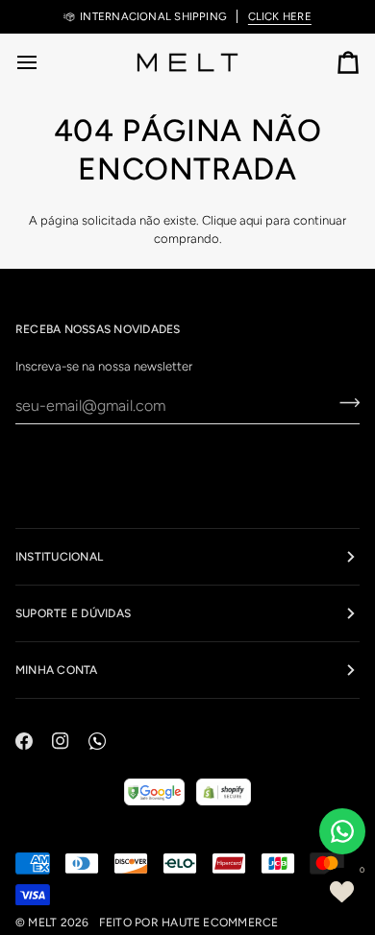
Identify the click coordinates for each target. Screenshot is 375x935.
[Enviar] (344, 403)
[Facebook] (24, 741)
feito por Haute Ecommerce (189, 922)
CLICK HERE (280, 16)
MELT (42, 922)
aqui (250, 220)
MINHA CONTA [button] (56, 670)
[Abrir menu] (44, 62)
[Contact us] (342, 831)
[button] (341, 892)
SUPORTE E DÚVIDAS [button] (73, 613)
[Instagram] (60, 741)
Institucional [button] (59, 556)
